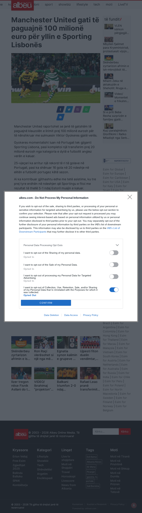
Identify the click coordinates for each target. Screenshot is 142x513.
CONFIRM (46, 303)
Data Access (71, 315)
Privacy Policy (90, 315)
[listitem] (71, 245)
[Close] (131, 198)
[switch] (113, 252)
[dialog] (71, 256)
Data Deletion (51, 315)
